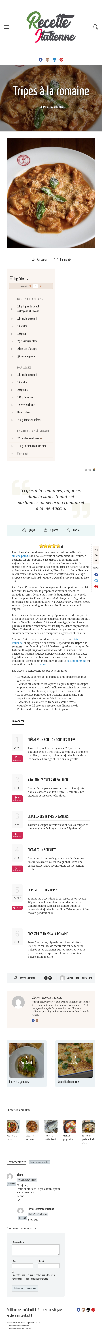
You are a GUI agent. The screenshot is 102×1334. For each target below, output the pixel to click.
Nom (14, 1261)
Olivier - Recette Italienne (79, 978)
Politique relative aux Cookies (20, 1328)
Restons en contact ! (19, 1316)
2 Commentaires (27, 978)
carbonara (40, 664)
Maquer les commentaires (39, 1162)
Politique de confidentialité (23, 1310)
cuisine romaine (76, 660)
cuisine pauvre (21, 556)
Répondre (11, 1184)
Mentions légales (53, 1310)
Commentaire (18, 1242)
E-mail (41, 1261)
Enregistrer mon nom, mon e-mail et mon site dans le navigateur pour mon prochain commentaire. (33, 1277)
